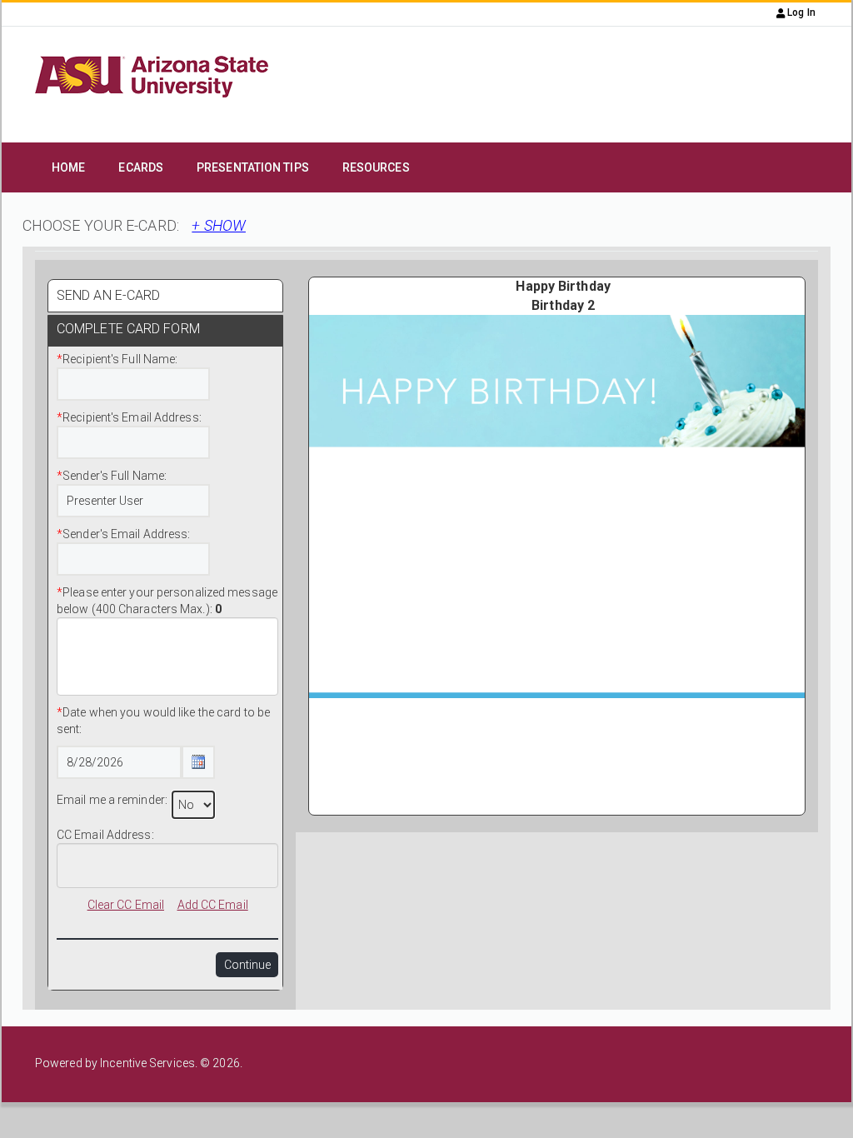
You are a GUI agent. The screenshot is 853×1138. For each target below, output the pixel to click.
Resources (376, 167)
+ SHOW (219, 225)
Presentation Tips (253, 167)
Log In (800, 12)
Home (68, 167)
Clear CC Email (125, 904)
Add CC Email (212, 904)
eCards (140, 167)
